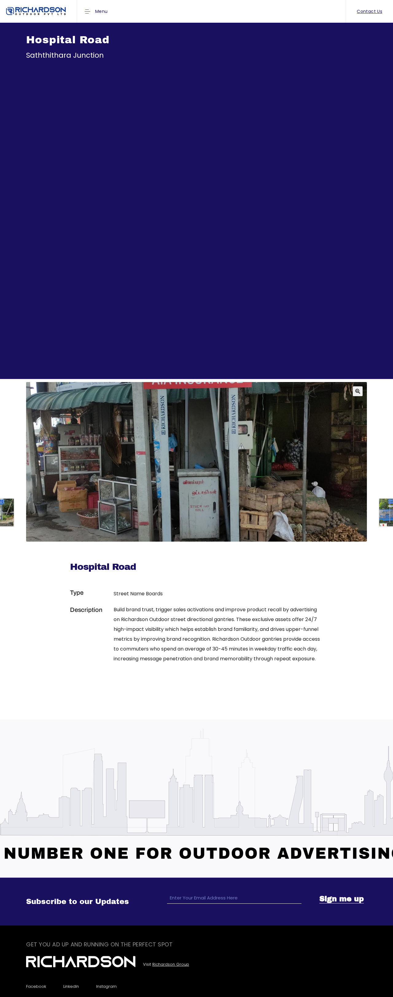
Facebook (36, 986)
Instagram (106, 986)
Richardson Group (170, 964)
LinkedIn (71, 986)
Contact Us (369, 11)
